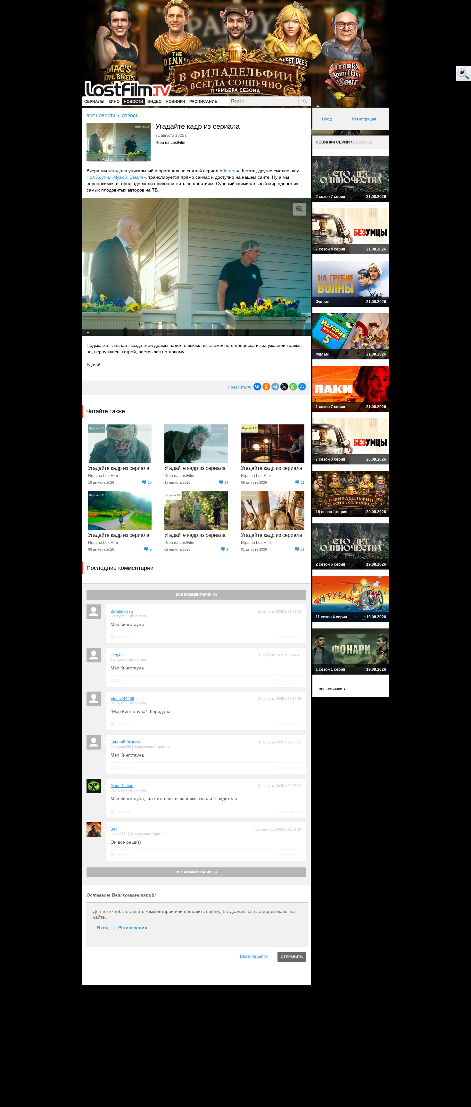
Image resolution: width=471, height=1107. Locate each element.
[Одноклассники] (266, 386)
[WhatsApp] (293, 386)
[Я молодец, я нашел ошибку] (439, 73)
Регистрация (132, 927)
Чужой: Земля (128, 177)
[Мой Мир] (302, 386)
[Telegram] (275, 386)
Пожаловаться (290, 637)
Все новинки (330, 689)
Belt (114, 829)
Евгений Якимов (125, 742)
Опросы (131, 116)
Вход (103, 927)
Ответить (123, 637)
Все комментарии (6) (196, 594)
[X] (284, 386)
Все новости (101, 116)
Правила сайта (254, 956)
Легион (229, 170)
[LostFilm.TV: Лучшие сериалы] (131, 88)
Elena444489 (122, 698)
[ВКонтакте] (257, 386)
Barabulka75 (122, 611)
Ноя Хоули (98, 177)
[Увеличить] (299, 209)
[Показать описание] (88, 332)
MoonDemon (122, 785)
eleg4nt (117, 655)
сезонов (362, 142)
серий (343, 142)
